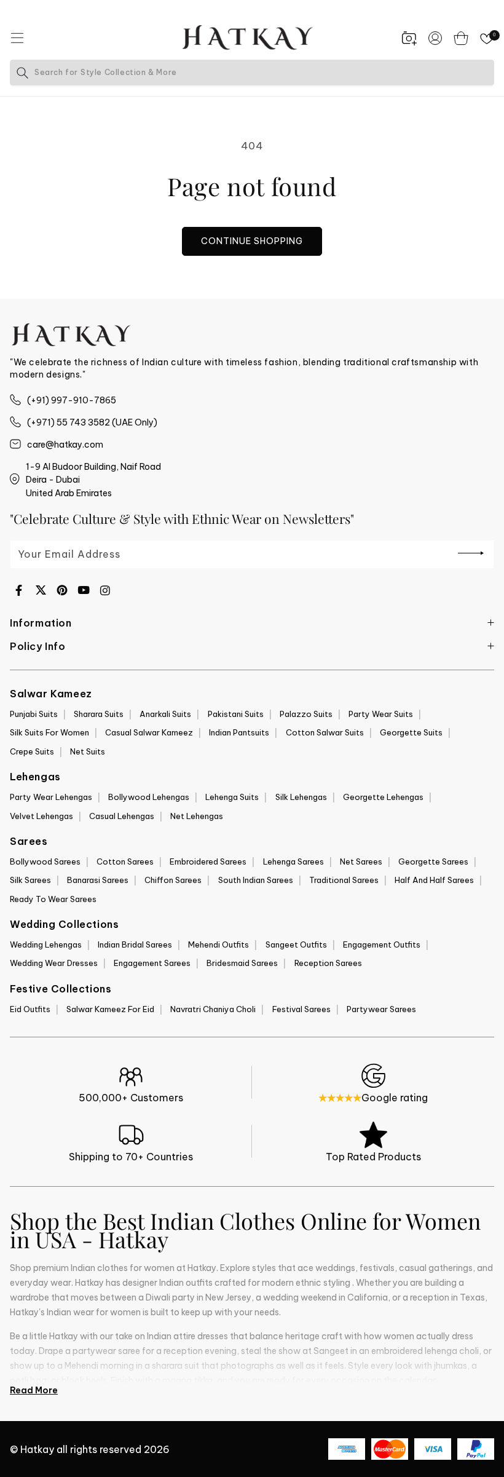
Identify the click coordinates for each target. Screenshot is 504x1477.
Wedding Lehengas (46, 944)
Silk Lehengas (301, 797)
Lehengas (35, 777)
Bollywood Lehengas (148, 797)
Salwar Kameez (51, 694)
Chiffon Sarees (173, 880)
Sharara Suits (99, 714)
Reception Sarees (328, 963)
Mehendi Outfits (218, 944)
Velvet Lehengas (41, 816)
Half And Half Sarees (434, 880)
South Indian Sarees (255, 880)
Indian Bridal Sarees (135, 944)
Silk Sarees (30, 880)
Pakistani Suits (236, 714)
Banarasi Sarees (97, 880)
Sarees (29, 841)
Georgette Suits (411, 732)
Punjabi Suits (34, 714)
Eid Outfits (30, 1009)
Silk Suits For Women (49, 732)
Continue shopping (252, 241)
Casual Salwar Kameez (149, 732)
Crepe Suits (32, 751)
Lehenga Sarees (293, 861)
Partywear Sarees (381, 1009)
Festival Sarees (301, 1009)
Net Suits (87, 751)
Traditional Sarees (344, 880)
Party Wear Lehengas (51, 797)
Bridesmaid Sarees (242, 963)
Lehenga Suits (232, 797)
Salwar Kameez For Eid (110, 1009)
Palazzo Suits (306, 714)
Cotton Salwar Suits (325, 732)
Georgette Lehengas (383, 797)
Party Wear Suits (380, 714)
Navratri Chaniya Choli (213, 1009)
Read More (34, 1390)
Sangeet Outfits (296, 944)
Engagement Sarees (152, 963)
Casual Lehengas (121, 816)
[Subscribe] (470, 553)
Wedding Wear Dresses (54, 963)
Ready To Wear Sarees (53, 899)
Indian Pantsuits (239, 732)
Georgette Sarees (433, 861)
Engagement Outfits (381, 944)
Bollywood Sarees (45, 861)
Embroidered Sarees (208, 861)
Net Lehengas (196, 816)
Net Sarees (361, 861)
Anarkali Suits (165, 714)
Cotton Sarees (125, 861)
